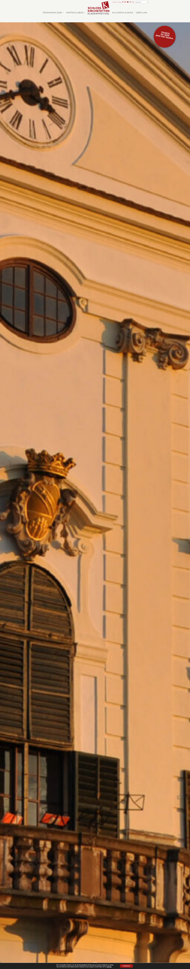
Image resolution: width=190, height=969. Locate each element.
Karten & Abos (74, 13)
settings (109, 967)
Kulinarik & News (122, 13)
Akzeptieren (126, 966)
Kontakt (115, 2)
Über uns (141, 13)
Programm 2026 (52, 13)
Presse (120, 2)
